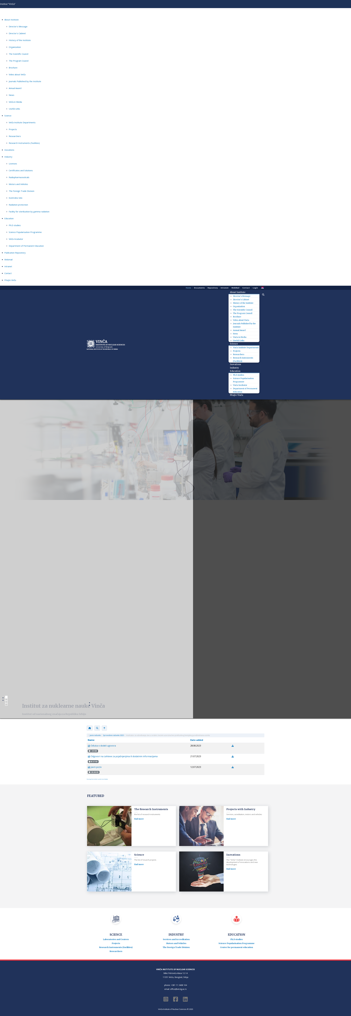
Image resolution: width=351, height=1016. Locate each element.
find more (139, 645)
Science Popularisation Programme (25, 232)
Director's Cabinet (17, 33)
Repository (213, 288)
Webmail (8, 259)
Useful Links (14, 108)
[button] (261, 295)
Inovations (9, 149)
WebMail (235, 288)
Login (255, 288)
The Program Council (18, 60)
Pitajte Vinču (10, 280)
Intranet (8, 266)
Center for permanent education (236, 728)
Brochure (13, 67)
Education (9, 218)
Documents (199, 288)
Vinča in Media (15, 101)
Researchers (15, 136)
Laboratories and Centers (116, 720)
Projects (13, 129)
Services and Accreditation (176, 720)
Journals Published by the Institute (25, 81)
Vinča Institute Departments (22, 122)
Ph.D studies (15, 225)
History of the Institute (20, 40)
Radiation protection (18, 204)
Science (7, 115)
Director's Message (18, 26)
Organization (15, 47)
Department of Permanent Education (26, 245)
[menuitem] (239, 292)
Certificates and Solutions (21, 170)
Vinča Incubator (16, 239)
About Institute (11, 19)
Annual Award (15, 88)
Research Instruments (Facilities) (24, 143)
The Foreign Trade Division (21, 191)
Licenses (13, 163)
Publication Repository (15, 252)
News (11, 95)
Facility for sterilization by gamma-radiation (29, 211)
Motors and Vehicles (18, 184)
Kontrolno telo (15, 197)
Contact (8, 273)
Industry (8, 156)
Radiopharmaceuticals (19, 177)
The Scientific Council (18, 54)
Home (188, 288)
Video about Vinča (17, 74)
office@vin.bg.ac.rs (178, 770)
